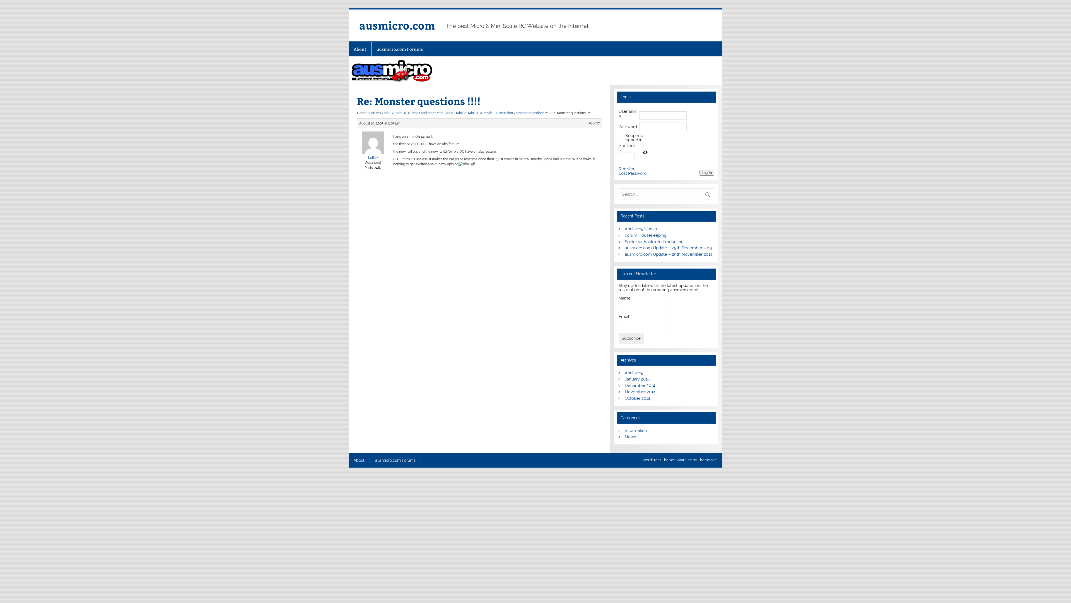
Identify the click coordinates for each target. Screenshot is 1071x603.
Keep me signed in (634, 138)
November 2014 (640, 391)
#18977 (594, 123)
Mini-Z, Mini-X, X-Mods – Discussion (484, 113)
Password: (628, 127)
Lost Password (633, 173)
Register (627, 169)
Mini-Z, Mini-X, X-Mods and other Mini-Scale (418, 113)
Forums (375, 113)
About (360, 49)
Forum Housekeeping (646, 235)
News (630, 436)
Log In (707, 173)
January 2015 (637, 379)
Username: (627, 113)
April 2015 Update (641, 228)
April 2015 (634, 372)
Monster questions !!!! (532, 113)
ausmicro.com (397, 25)
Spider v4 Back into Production (654, 241)
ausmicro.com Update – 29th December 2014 (668, 247)
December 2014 (640, 385)
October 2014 (637, 398)
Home (361, 113)
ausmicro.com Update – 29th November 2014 (668, 254)
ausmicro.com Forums (400, 49)
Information (636, 430)
